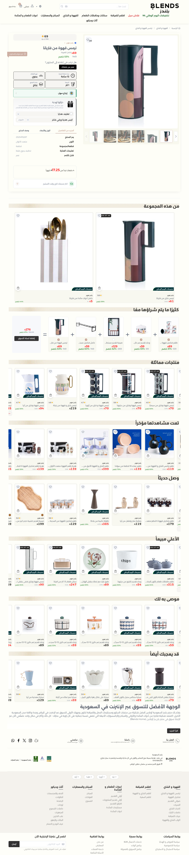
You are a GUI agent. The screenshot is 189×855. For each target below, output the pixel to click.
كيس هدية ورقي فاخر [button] (62, 119)
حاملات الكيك (174, 812)
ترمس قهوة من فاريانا (58, 342)
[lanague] (38, 6)
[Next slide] (176, 136)
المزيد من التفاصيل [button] (66, 131)
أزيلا (75, 777)
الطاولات (59, 797)
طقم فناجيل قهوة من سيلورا (169, 342)
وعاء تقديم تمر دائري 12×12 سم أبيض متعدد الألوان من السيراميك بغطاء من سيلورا (141, 342)
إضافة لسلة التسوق (26, 338)
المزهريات (59, 812)
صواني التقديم (174, 801)
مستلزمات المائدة (114, 807)
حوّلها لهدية (57, 102)
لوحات (60, 805)
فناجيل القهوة (174, 797)
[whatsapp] (12, 741)
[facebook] (18, 741)
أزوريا (101, 777)
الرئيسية (175, 28)
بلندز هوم (170, 295)
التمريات (177, 805)
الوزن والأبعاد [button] (45, 131)
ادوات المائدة (116, 811)
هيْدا (88, 777)
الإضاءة (60, 801)
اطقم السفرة (145, 797)
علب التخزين (58, 816)
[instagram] (30, 741)
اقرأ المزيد (173, 731)
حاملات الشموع (56, 808)
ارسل (14, 844)
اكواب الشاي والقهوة (171, 820)
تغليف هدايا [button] (63, 114)
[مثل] (99, 215)
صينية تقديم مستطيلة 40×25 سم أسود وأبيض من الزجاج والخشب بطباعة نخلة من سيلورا (113, 342)
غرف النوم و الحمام (54, 824)
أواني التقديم (116, 796)
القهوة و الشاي (162, 28)
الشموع (89, 801)
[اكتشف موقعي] (17, 184)
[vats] (49, 759)
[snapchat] (36, 741)
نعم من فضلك (67, 67)
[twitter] (24, 741)
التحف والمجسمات (55, 793)
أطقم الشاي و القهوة (142, 793)
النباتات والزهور (57, 820)
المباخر (89, 793)
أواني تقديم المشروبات (112, 800)
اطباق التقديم (116, 803)
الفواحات (88, 797)
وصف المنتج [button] (24, 131)
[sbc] (42, 759)
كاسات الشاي (174, 808)
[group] (131, 136)
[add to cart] (99, 288)
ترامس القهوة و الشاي (143, 28)
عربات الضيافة (174, 816)
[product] (135, 251)
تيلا (113, 777)
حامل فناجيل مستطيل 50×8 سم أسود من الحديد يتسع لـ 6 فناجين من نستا (86, 342)
